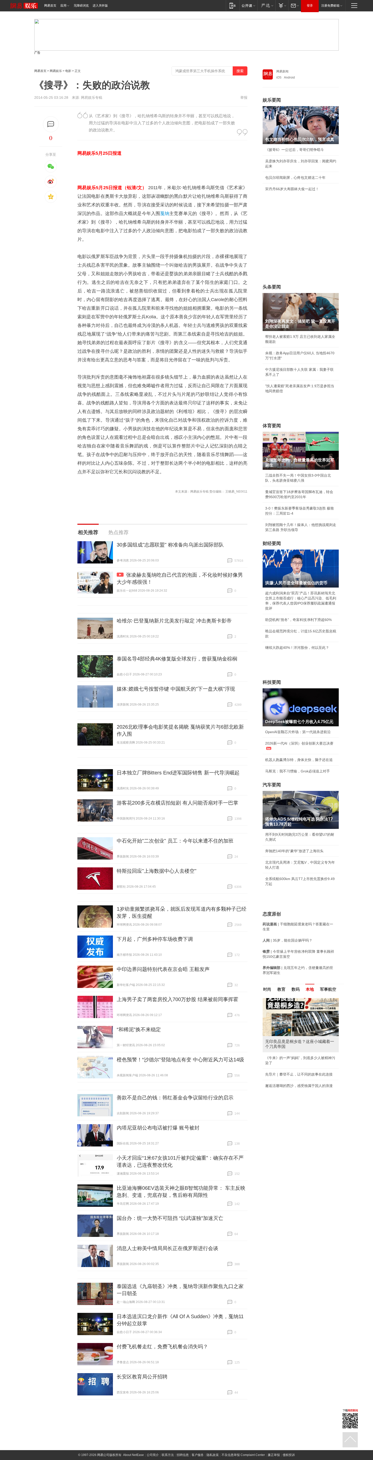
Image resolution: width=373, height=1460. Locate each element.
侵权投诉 (289, 1455)
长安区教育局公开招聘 (142, 1376)
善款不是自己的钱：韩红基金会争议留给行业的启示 (175, 1097)
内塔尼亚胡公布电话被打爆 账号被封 (158, 1128)
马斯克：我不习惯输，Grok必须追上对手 (297, 771)
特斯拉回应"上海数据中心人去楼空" (156, 871)
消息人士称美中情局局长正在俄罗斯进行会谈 (167, 1248)
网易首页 (50, 5)
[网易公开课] (248, 5)
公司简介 (153, 1455)
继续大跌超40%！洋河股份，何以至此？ (297, 648)
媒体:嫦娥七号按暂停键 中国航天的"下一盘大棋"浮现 (176, 689)
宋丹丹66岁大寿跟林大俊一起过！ (292, 189)
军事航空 (328, 989)
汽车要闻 (272, 784)
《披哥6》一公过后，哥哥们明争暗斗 (294, 150)
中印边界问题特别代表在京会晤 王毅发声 (163, 969)
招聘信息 (183, 1455)
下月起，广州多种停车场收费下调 (155, 939)
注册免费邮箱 (330, 5)
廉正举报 (274, 1455)
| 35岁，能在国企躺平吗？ (287, 940)
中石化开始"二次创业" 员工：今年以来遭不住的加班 (175, 841)
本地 (310, 989)
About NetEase (133, 1455)
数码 (296, 989)
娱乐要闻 (272, 100)
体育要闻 (272, 425)
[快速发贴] (51, 124)
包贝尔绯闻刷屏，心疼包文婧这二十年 (295, 178)
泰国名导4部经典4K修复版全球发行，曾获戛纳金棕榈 (177, 658)
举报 (243, 97)
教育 (281, 989)
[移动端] (232, 5)
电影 (68, 71)
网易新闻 (282, 71)
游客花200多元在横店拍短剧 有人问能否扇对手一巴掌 (177, 803)
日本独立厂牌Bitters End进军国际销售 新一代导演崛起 (178, 772)
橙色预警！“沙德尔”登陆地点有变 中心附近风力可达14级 (180, 1059)
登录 (310, 5)
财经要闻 (272, 543)
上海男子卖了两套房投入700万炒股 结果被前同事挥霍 (177, 999)
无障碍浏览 (81, 5)
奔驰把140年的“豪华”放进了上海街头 (294, 851)
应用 (63, 5)
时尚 (267, 989)
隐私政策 (213, 1455)
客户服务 (198, 1455)
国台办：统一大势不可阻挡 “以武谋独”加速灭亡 (170, 1218)
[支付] (281, 5)
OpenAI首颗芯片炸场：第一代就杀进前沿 (298, 732)
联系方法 (168, 1455)
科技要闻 (272, 682)
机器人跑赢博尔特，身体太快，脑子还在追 (299, 760)
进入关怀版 (100, 5)
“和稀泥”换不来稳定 (139, 1029)
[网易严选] (266, 5)
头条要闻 (272, 286)
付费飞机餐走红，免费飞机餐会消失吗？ (162, 1346)
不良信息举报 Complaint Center (243, 1455)
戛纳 (164, 213)
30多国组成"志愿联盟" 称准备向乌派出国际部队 (170, 545)
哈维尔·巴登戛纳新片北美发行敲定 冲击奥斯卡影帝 (174, 621)
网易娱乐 (56, 71)
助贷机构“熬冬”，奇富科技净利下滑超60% (298, 620)
